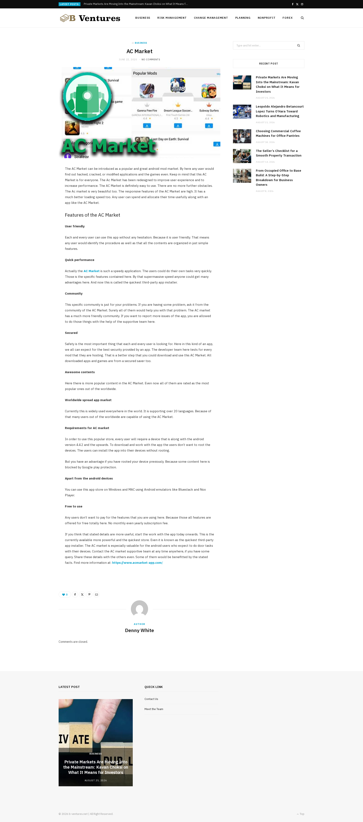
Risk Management (172, 18)
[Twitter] (82, 594)
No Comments (151, 59)
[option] (96, 742)
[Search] (301, 17)
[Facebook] (75, 594)
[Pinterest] (89, 594)
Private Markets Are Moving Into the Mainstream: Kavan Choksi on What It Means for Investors (95, 767)
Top (301, 814)
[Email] (96, 594)
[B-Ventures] (90, 18)
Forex (288, 18)
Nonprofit (267, 18)
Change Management (211, 18)
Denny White (139, 630)
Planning (243, 18)
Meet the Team (154, 709)
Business (142, 18)
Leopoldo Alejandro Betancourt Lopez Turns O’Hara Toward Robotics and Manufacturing (137, 4)
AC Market (92, 271)
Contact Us (151, 699)
